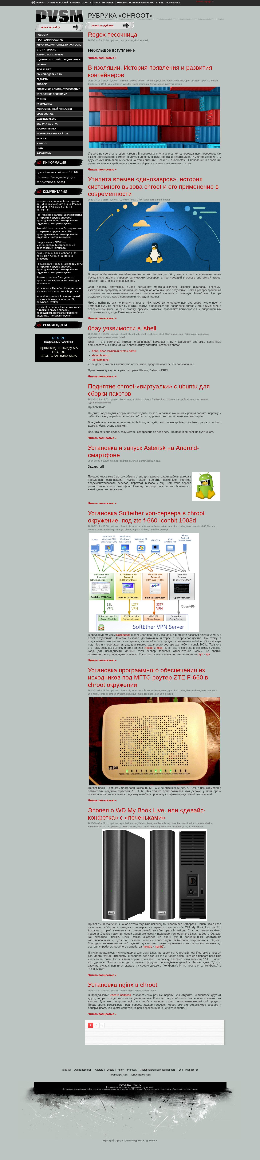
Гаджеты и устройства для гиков (59, 59)
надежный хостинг (58, 340)
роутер (164, 529)
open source (45, 114)
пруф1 (148, 946)
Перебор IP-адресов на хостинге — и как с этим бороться (59, 290)
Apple (96, 3)
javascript (44, 69)
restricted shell (156, 334)
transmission (205, 823)
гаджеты (42, 79)
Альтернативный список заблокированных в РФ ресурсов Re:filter (58, 299)
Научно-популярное (50, 54)
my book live (173, 823)
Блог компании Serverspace (148, 84)
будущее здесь (47, 119)
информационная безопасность (59, 44)
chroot (129, 40)
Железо (41, 143)
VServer (117, 84)
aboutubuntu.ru (101, 355)
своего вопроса (120, 995)
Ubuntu (171, 399)
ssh (195, 823)
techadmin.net (100, 359)
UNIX (104, 84)
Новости (42, 35)
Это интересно (46, 49)
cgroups (124, 80)
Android (75, 3)
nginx (131, 990)
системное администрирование (58, 89)
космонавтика (46, 128)
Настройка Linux (174, 334)
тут (201, 654)
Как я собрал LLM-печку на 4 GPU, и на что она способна (57, 256)
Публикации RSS (118, 1074)
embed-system (159, 526)
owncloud (187, 823)
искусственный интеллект (54, 109)
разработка (44, 104)
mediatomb (159, 823)
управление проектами (52, 94)
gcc (170, 526)
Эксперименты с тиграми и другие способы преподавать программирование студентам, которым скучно (59, 219)
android (42, 84)
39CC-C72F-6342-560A (51, 182)
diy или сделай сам (49, 74)
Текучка (42, 64)
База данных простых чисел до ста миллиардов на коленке (58, 280)
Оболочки (190, 334)
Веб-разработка (47, 123)
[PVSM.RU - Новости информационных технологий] (59, 18)
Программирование (50, 40)
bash (122, 40)
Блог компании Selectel (157, 199)
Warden (127, 84)
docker (138, 40)
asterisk (133, 461)
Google (86, 3)
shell (145, 40)
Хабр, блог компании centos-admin (114, 351)
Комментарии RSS (141, 1074)
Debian (156, 399)
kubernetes (166, 80)
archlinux (137, 399)
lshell (143, 334)
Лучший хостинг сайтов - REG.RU (57, 172)
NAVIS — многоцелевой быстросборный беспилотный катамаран (56, 245)
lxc (181, 80)
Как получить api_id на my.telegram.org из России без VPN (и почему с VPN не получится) (59, 205)
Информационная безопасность (137, 3)
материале (123, 634)
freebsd (151, 80)
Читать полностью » (102, 57)
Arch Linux (125, 399)
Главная (41, 3)
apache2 (124, 823)
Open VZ (205, 80)
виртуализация (173, 84)
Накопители (94, 826)
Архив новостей (58, 3)
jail (157, 80)
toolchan (191, 526)
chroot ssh (134, 334)
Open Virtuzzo (191, 80)
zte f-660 (201, 526)
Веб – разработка (169, 3)
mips (182, 526)
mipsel (149, 647)
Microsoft (108, 3)
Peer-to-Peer (193, 690)
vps (110, 84)
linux (40, 148)
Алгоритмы (44, 153)
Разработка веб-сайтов (52, 133)
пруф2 (159, 946)
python (41, 99)
